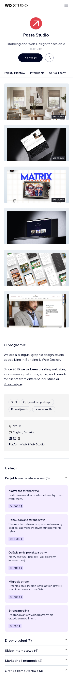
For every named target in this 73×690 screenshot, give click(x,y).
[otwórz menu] (66, 5)
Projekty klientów (13, 73)
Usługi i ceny (57, 73)
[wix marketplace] (16, 5)
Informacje (37, 73)
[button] (36, 101)
